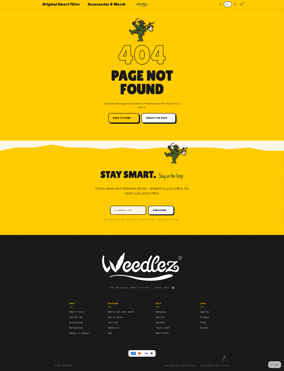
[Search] (220, 4)
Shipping (161, 312)
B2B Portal (162, 333)
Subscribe (161, 210)
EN (226, 4)
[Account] (235, 4)
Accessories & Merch (106, 4)
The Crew (113, 322)
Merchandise (76, 328)
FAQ (110, 333)
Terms (203, 322)
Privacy (204, 317)
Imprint (204, 312)
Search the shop (158, 117)
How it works (115, 317)
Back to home (124, 117)
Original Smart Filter (61, 4)
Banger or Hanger (79, 333)
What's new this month (121, 312)
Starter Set (76, 317)
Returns (160, 317)
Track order (163, 328)
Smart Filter (76, 312)
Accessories (76, 322)
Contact (160, 322)
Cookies (204, 328)
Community (113, 328)
